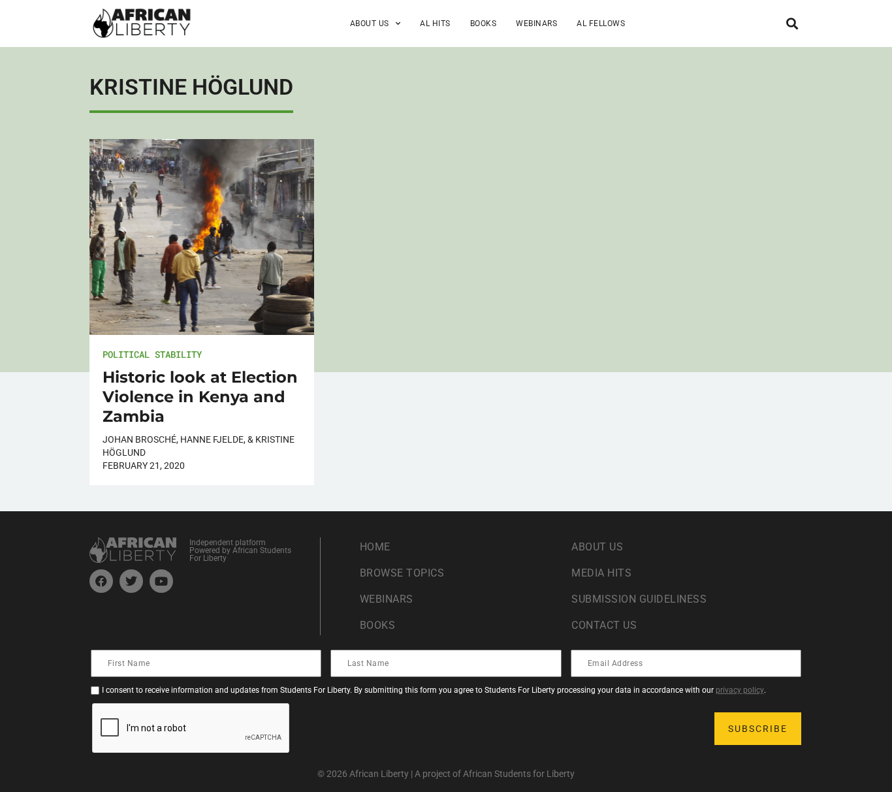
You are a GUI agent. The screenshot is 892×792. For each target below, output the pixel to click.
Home (375, 547)
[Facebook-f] (101, 581)
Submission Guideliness (639, 599)
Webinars (536, 23)
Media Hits (601, 573)
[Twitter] (131, 581)
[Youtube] (161, 581)
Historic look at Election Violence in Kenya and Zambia (200, 397)
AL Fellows (601, 23)
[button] (792, 23)
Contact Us (604, 625)
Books (483, 23)
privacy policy (740, 690)
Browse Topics (402, 573)
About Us (597, 547)
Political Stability (152, 354)
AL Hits (435, 23)
